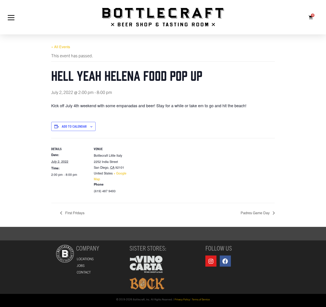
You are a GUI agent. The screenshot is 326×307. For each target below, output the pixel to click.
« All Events (60, 46)
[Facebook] (225, 261)
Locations (85, 259)
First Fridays (74, 212)
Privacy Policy (182, 299)
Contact (84, 272)
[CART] (310, 17)
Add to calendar (74, 126)
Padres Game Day (256, 212)
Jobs (81, 265)
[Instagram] (210, 261)
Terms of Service (201, 299)
